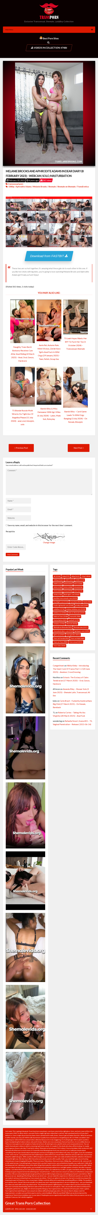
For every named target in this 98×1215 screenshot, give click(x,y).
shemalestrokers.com (63, 631)
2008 (80, 580)
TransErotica (83, 186)
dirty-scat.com (20, 1209)
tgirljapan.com (82, 631)
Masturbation (60, 620)
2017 (78, 591)
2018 (58, 594)
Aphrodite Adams (23, 186)
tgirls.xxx (59, 635)
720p (86, 576)
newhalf (74, 620)
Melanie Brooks (40, 186)
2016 (68, 591)
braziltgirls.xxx (61, 602)
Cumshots (75, 602)
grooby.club (81, 605)
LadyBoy (59, 609)
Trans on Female (61, 638)
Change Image (49, 542)
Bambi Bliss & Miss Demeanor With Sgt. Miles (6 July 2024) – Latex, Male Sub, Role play (49, 413)
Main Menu (9, 30)
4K (57, 576)
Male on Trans (61, 616)
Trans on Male (77, 638)
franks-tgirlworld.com (63, 605)
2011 (78, 584)
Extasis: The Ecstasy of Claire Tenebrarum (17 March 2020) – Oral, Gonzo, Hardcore (71, 680)
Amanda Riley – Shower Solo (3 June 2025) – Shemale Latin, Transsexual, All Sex (71, 692)
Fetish (87, 602)
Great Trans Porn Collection (27, 1203)
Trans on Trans (61, 642)
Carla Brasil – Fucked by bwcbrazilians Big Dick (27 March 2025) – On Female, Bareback (72, 704)
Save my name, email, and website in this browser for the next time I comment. (40, 525)
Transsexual (75, 642)
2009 (58, 584)
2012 (58, 587)
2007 (69, 580)
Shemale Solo (81, 627)
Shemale (52, 186)
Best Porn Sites (50, 38)
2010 (68, 584)
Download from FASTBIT (47, 256)
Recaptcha (10, 531)
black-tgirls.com (71, 594)
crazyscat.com (31, 1209)
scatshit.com (9, 1209)
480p (75, 576)
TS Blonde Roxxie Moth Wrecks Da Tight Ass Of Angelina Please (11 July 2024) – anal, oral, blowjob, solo (22, 417)
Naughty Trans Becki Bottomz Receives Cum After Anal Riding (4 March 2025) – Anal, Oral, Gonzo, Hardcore (22, 354)
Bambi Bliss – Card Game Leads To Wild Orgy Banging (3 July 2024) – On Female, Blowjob (75, 416)
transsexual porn (15, 184)
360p (66, 576)
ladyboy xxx (60, 613)
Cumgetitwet (58, 665)
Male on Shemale (76, 613)
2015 (58, 591)
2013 (68, 587)
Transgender (73, 635)
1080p (11, 186)
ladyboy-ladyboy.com (75, 609)
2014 (78, 587)
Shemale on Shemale (66, 186)
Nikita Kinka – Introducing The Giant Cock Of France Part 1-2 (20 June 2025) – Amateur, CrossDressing (71, 668)
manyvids (75, 616)
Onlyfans (59, 624)
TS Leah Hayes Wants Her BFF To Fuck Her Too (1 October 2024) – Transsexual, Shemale (75, 343)
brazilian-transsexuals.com (65, 598)
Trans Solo (59, 646)
